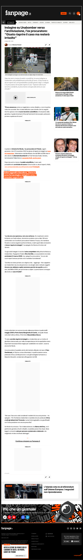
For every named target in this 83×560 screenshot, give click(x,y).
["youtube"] (14, 517)
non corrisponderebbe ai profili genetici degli (22, 167)
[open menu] (3, 22)
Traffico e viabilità (56, 22)
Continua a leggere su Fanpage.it (27, 441)
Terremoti (35, 22)
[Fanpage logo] (16, 13)
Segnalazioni (34, 536)
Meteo (29, 22)
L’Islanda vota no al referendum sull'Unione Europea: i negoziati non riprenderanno (59, 489)
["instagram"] (9, 517)
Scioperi (65, 22)
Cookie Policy (34, 541)
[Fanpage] (7, 528)
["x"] (18, 517)
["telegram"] (27, 517)
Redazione (34, 546)
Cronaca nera (22, 22)
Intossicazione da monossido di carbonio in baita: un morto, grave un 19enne (15, 549)
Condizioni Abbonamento (37, 544)
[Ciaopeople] (78, 555)
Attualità (10, 22)
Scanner (47, 22)
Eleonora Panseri (17, 44)
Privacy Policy (35, 538)
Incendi (42, 22)
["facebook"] (23, 517)
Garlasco (71, 22)
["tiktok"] (5, 517)
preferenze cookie (36, 549)
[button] (49, 44)
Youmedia (33, 533)
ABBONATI (63, 13)
